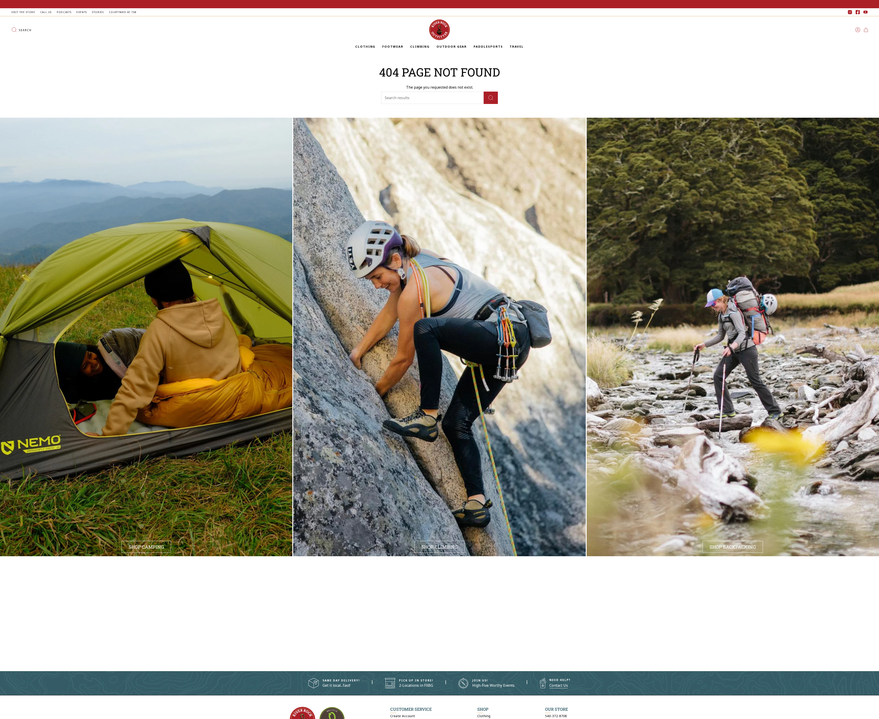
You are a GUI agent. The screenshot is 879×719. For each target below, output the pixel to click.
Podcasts (64, 12)
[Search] (491, 98)
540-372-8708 (556, 716)
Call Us (46, 12)
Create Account (402, 716)
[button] (365, 47)
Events (81, 12)
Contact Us (558, 685)
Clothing (484, 716)
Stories (98, 12)
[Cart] (866, 30)
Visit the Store (23, 12)
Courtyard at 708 (123, 12)
